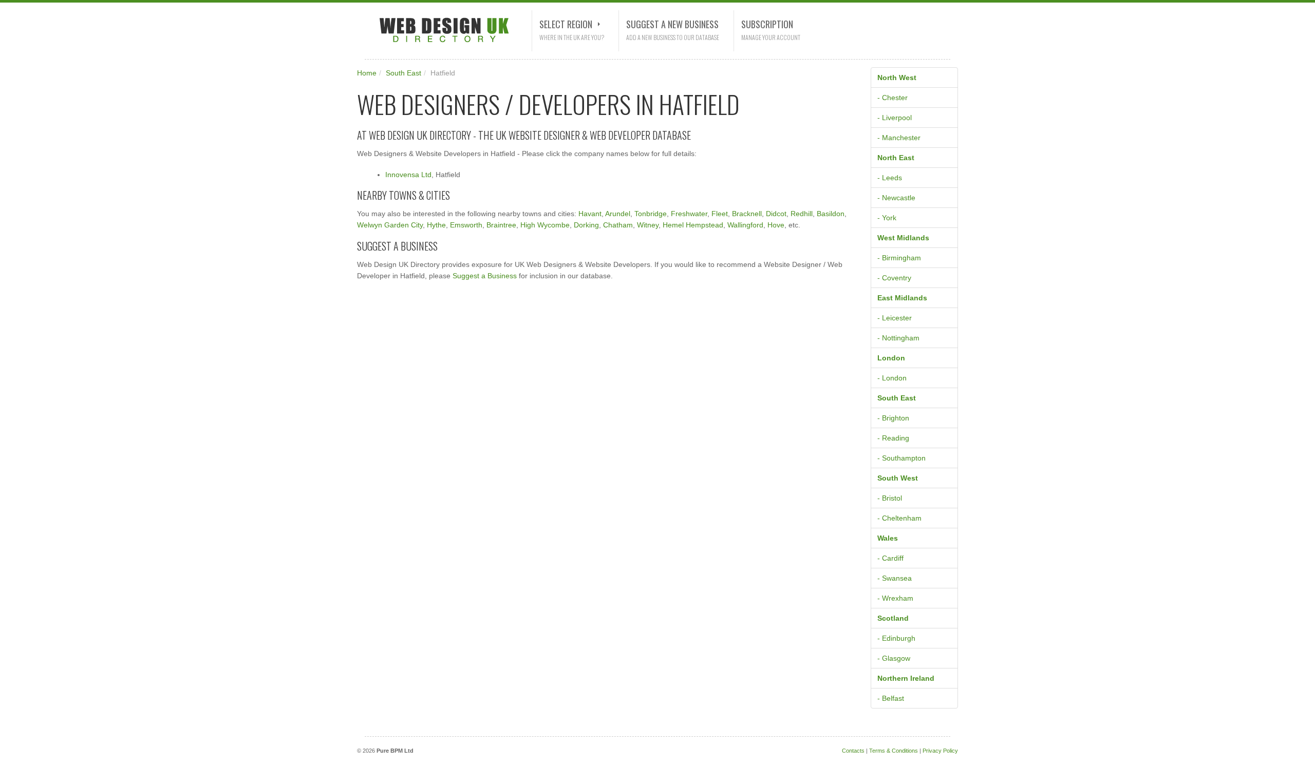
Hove (775, 225)
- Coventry (894, 278)
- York (886, 218)
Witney (648, 225)
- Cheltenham (899, 518)
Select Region (565, 24)
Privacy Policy (940, 751)
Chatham (618, 225)
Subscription (767, 24)
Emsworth (466, 225)
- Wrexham (895, 598)
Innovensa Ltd (408, 174)
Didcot (776, 213)
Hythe (436, 225)
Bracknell (747, 213)
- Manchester (898, 137)
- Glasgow (893, 658)
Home (367, 73)
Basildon (830, 213)
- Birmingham (899, 258)
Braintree (501, 225)
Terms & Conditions (893, 751)
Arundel (617, 213)
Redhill (802, 213)
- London (892, 378)
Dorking (586, 225)
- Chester (892, 97)
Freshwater (689, 213)
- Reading (893, 438)
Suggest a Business (485, 276)
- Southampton (901, 458)
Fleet (719, 213)
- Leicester (894, 318)
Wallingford (745, 225)
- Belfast (890, 698)
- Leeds (889, 178)
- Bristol (889, 498)
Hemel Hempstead (693, 225)
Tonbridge (650, 213)
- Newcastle (896, 198)
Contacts (853, 751)
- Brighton (893, 418)
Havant (590, 213)
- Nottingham (898, 338)
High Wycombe (545, 225)
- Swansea (894, 578)
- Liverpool (894, 117)
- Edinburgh (896, 638)
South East (403, 73)
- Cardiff (890, 558)
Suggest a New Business (672, 24)
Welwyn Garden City (390, 225)
